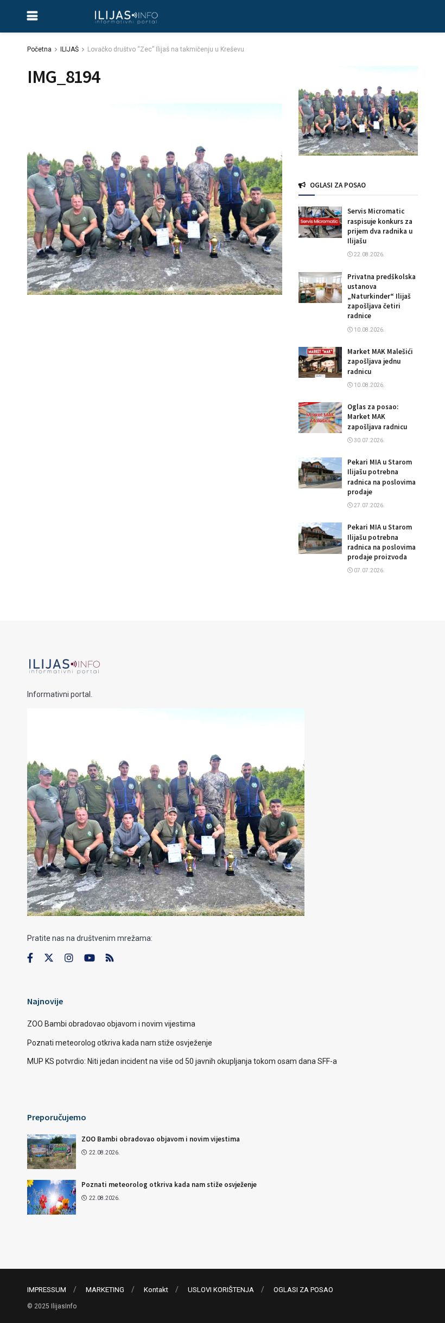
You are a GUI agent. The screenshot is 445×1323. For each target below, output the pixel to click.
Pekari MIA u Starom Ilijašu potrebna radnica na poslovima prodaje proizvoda (381, 542)
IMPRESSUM (46, 1290)
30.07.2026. (369, 440)
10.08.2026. (369, 330)
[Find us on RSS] (109, 958)
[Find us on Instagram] (69, 958)
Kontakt (156, 1290)
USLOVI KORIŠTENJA (221, 1290)
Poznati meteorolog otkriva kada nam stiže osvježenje (119, 1042)
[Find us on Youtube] (89, 958)
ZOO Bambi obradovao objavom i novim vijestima (111, 1023)
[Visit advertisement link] (358, 111)
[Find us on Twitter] (49, 958)
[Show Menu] (32, 16)
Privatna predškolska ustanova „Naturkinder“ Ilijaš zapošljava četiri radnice (381, 296)
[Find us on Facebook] (30, 958)
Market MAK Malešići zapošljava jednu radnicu (380, 361)
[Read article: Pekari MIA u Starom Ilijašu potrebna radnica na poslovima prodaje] (320, 472)
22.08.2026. (369, 254)
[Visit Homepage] (126, 16)
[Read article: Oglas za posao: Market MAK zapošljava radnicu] (320, 417)
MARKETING (105, 1290)
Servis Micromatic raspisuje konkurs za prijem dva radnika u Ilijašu (379, 226)
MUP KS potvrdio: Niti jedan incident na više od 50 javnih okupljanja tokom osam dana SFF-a (182, 1061)
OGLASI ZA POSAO (303, 1290)
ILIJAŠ (69, 49)
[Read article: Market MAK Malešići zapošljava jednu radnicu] (320, 362)
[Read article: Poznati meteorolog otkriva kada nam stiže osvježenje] (51, 1197)
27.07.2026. (369, 505)
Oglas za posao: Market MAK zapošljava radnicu (377, 416)
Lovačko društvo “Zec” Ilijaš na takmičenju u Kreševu (165, 49)
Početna (39, 49)
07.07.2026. (369, 570)
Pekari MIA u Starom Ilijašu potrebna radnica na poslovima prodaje (381, 476)
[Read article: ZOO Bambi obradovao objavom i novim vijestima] (51, 1151)
